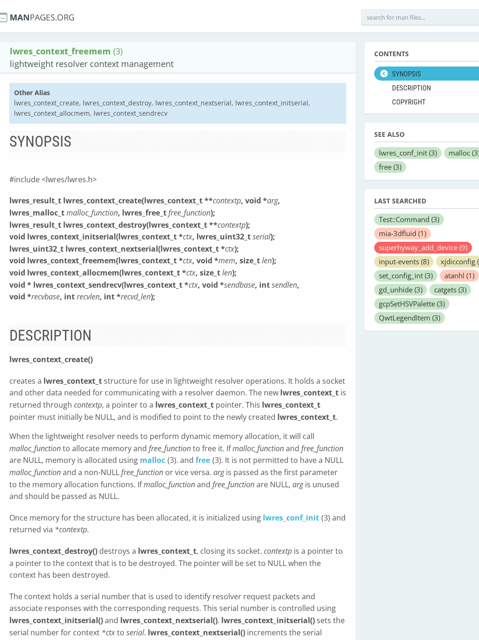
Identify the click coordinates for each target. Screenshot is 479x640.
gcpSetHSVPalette (412, 303)
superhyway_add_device (423, 247)
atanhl (459, 275)
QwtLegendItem (409, 317)
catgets (450, 289)
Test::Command (409, 219)
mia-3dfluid (402, 233)
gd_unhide (400, 289)
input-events (404, 261)
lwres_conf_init (291, 518)
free (203, 460)
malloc (152, 460)
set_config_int (406, 275)
